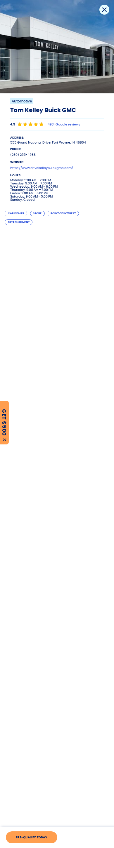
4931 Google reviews (64, 124)
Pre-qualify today (31, 837)
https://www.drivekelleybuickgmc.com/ (41, 167)
